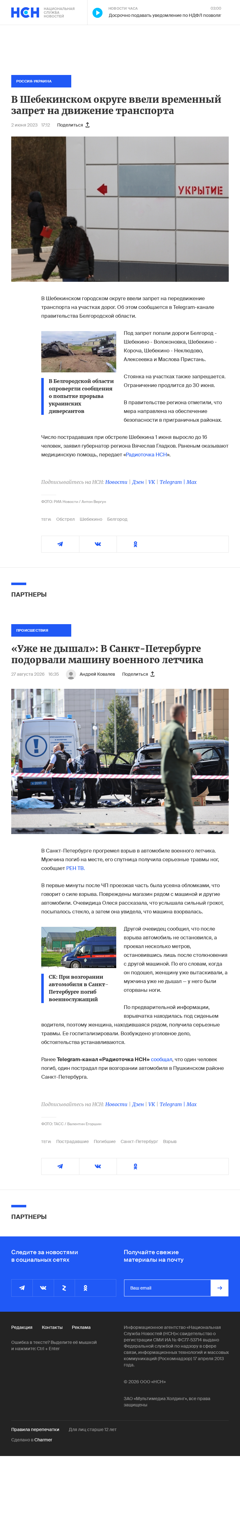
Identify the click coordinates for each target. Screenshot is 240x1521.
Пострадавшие (72, 1141)
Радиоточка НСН (146, 454)
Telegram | (173, 482)
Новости (116, 482)
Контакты (52, 1327)
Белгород (117, 519)
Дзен (138, 482)
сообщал (161, 1059)
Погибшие (105, 1141)
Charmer (43, 1440)
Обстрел (65, 519)
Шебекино (91, 519)
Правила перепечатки (35, 1429)
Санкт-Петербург (139, 1141)
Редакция (21, 1327)
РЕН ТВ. (75, 868)
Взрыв (170, 1141)
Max (192, 482)
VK (151, 482)
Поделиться (70, 125)
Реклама (81, 1327)
